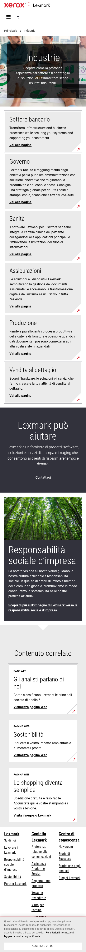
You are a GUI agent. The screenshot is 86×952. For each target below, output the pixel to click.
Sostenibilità (12, 877)
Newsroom (66, 847)
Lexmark (11, 833)
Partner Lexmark (15, 884)
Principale (55, 5)
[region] (43, 934)
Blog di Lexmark (69, 878)
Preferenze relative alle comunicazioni (41, 852)
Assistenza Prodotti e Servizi (39, 869)
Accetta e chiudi (43, 945)
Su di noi (10, 840)
